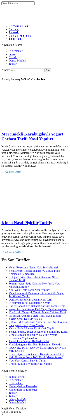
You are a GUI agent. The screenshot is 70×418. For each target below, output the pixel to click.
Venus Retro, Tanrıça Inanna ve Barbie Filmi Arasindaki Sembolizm (34, 272)
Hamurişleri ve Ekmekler (23, 386)
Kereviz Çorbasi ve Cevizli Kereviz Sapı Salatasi (36, 354)
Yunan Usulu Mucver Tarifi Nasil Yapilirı (32, 328)
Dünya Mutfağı (17, 60)
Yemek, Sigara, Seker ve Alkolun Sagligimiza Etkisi (38, 331)
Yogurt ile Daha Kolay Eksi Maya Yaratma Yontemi (38, 309)
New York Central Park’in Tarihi (27, 360)
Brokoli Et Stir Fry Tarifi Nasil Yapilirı (30, 363)
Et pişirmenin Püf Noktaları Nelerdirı (29, 302)
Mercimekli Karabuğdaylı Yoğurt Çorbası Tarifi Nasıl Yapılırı (32, 136)
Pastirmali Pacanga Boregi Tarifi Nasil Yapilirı (35, 315)
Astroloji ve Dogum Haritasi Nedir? (29, 341)
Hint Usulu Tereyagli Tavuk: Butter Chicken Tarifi (37, 312)
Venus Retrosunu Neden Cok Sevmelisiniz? (33, 267)
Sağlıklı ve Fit (16, 376)
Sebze (12, 54)
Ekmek (13, 57)
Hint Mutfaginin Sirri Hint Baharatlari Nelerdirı (35, 344)
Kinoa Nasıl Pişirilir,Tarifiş (26, 222)
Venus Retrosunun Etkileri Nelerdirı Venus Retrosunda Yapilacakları (33, 336)
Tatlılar (15, 38)
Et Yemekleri (19, 26)
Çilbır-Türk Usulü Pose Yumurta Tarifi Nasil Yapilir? (38, 322)
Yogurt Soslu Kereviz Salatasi (25, 318)
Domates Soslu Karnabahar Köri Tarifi (30, 299)
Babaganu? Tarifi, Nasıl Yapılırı (26, 325)
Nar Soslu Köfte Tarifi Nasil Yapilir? (29, 289)
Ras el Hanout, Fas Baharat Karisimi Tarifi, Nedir (37, 305)
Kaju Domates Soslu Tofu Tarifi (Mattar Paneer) (36, 357)
